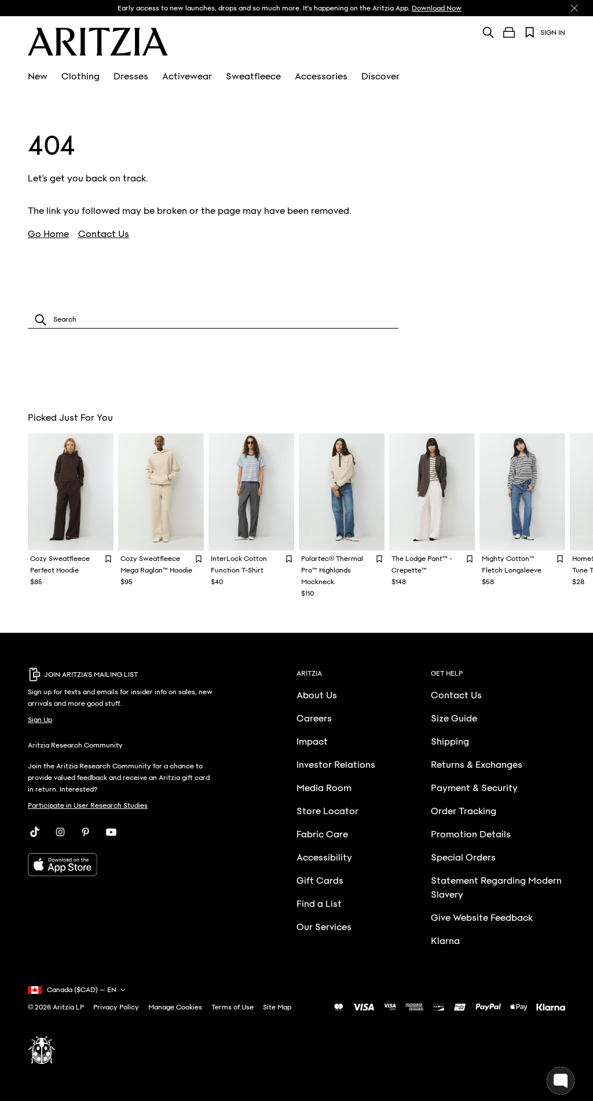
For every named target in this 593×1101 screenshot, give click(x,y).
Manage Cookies (175, 1007)
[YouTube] (111, 832)
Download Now (437, 8)
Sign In (552, 32)
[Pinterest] (86, 832)
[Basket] (509, 32)
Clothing (80, 76)
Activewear (187, 76)
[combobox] (213, 320)
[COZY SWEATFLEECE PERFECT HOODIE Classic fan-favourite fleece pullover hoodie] (71, 491)
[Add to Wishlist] (108, 558)
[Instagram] (60, 832)
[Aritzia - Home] (98, 42)
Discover (380, 76)
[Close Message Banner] (574, 8)
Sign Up (40, 719)
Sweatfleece (253, 76)
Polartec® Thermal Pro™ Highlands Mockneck (332, 570)
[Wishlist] (529, 32)
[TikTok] (35, 832)
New (37, 76)
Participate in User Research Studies (88, 805)
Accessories (321, 76)
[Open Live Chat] (560, 1081)
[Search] (488, 32)
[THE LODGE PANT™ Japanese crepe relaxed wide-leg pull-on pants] (432, 491)
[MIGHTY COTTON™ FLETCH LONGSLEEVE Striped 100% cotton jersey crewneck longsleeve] (522, 491)
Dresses (131, 76)
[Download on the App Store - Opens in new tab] (122, 864)
